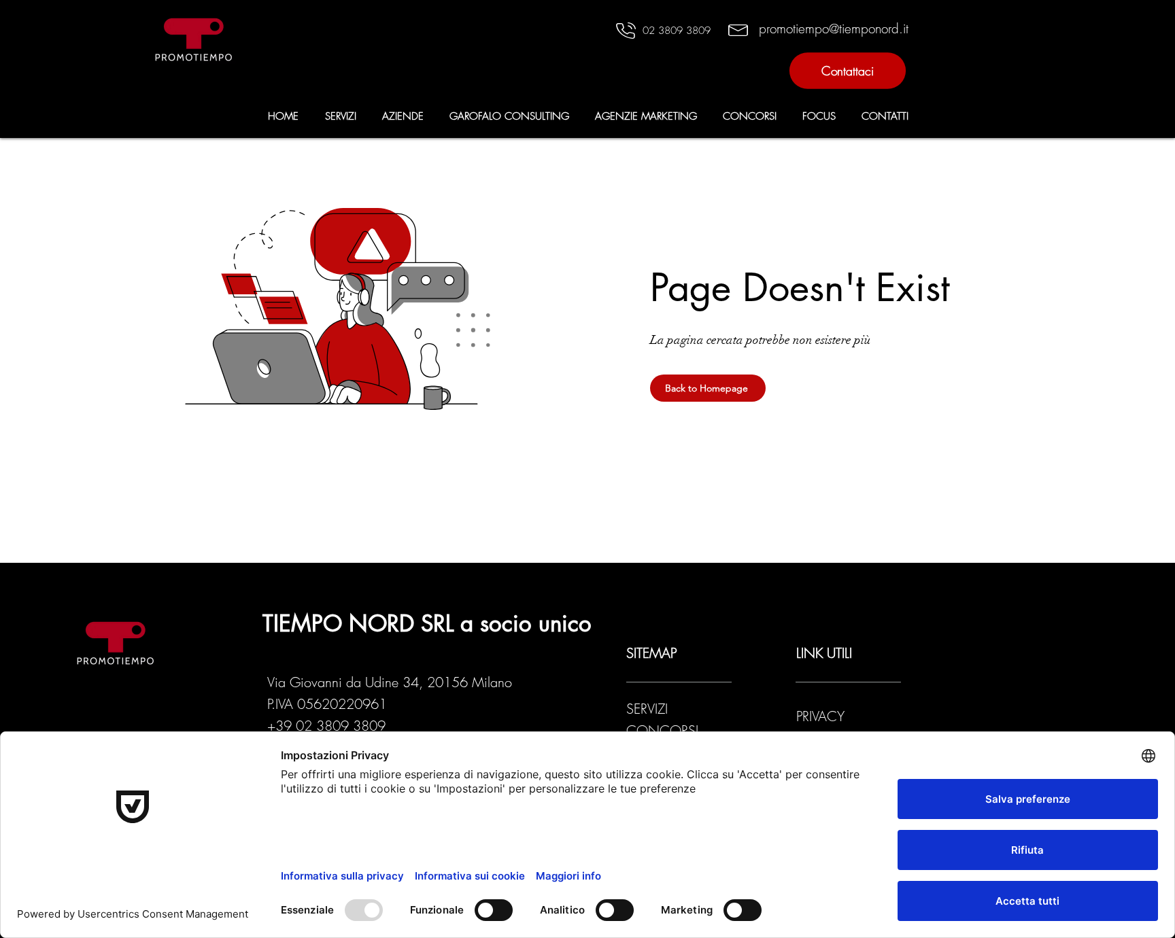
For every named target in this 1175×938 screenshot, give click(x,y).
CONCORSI (662, 730)
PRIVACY (822, 716)
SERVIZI (647, 708)
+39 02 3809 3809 (326, 725)
